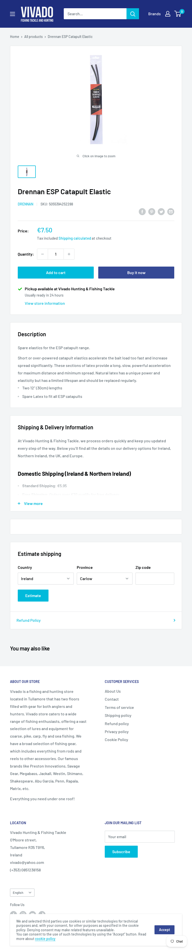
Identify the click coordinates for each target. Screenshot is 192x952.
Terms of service (119, 707)
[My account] (167, 13)
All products (33, 36)
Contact (112, 699)
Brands (154, 13)
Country (25, 567)
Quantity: (26, 254)
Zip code (143, 567)
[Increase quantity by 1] (69, 254)
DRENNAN (25, 204)
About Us (113, 691)
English (18, 892)
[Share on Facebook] (142, 211)
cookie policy (45, 939)
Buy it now (136, 272)
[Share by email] (170, 211)
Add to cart (56, 272)
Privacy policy (117, 731)
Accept (164, 930)
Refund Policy (28, 620)
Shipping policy (118, 715)
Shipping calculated (74, 238)
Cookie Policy (116, 739)
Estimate (33, 595)
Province (85, 567)
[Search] (132, 13)
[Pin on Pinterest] (151, 211)
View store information (45, 303)
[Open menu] (12, 14)
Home (14, 36)
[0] (178, 14)
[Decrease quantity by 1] (42, 254)
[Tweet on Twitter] (161, 211)
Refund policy (117, 723)
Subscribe (121, 851)
